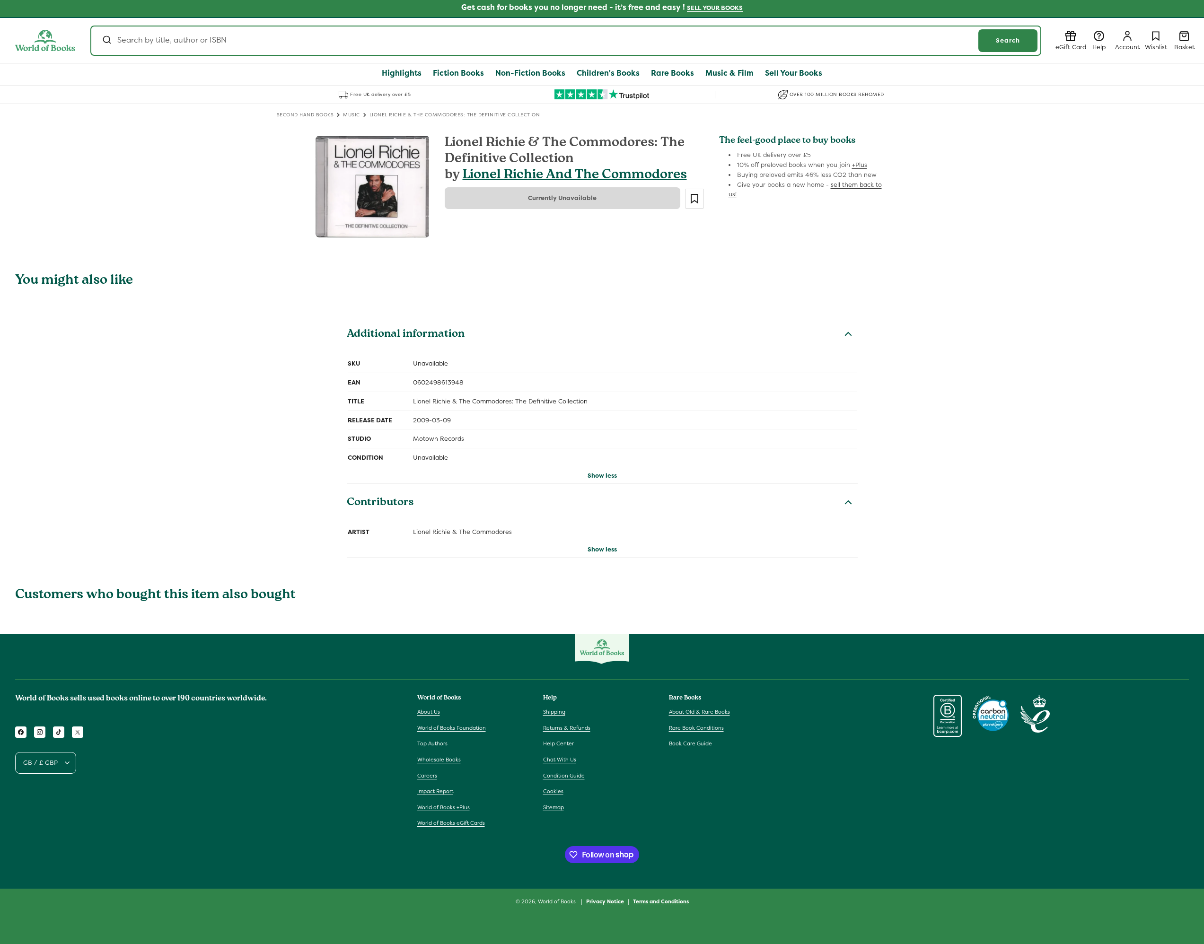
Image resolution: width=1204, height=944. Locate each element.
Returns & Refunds (566, 728)
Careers (427, 775)
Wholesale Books (439, 760)
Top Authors (432, 744)
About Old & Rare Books (699, 712)
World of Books (557, 901)
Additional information (406, 335)
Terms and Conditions (661, 901)
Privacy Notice (605, 901)
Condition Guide (564, 775)
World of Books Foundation (451, 728)
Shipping (554, 712)
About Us (428, 712)
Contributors (380, 503)
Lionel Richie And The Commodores (575, 175)
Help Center (558, 744)
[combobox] (565, 41)
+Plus (859, 164)
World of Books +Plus (443, 807)
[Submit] (106, 40)
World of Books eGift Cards (451, 823)
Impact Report (435, 792)
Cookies (553, 792)
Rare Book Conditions (696, 728)
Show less (602, 475)
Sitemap (553, 807)
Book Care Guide (690, 744)
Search (1008, 40)
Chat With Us (559, 760)
